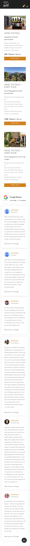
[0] (23, 3)
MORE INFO (15, 58)
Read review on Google (11, 244)
